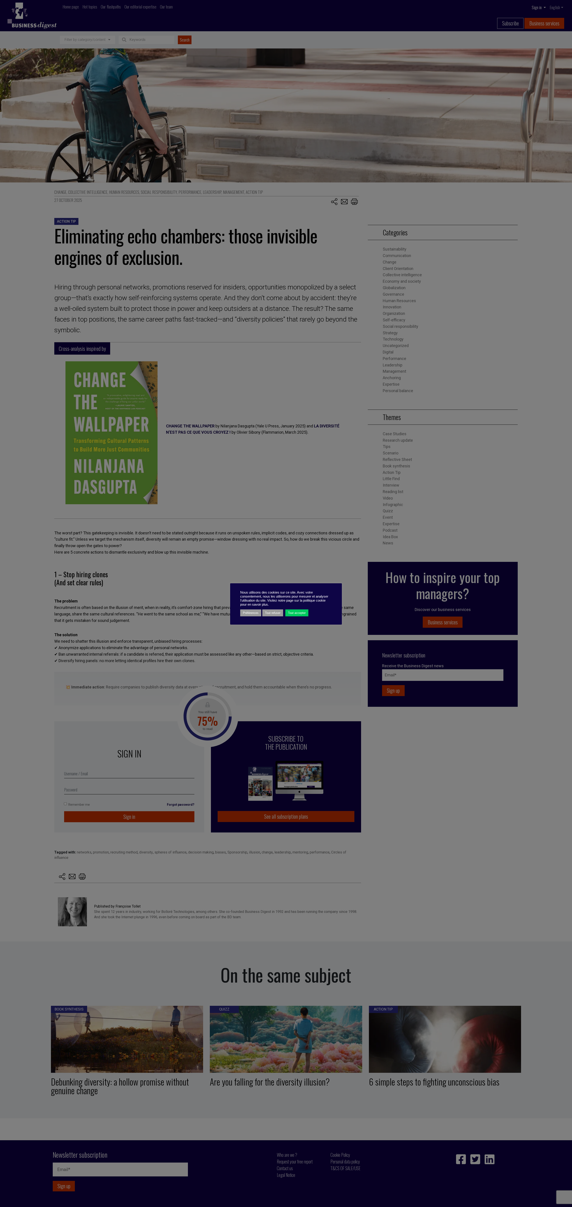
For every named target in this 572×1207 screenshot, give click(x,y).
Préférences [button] (251, 613)
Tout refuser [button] (272, 613)
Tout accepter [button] (297, 613)
